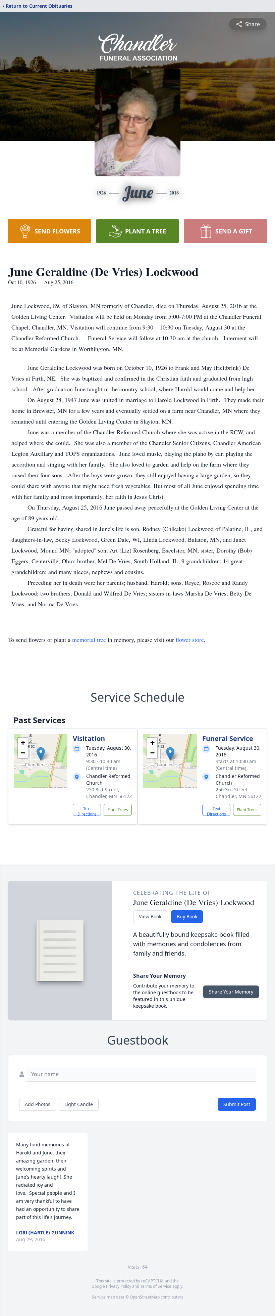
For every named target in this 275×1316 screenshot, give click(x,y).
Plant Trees (117, 810)
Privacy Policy (118, 1286)
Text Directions (87, 811)
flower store (190, 639)
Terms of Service (155, 1286)
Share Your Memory (231, 992)
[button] (41, 754)
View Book (150, 916)
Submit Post (236, 1104)
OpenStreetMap (145, 1297)
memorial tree (89, 639)
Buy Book (187, 916)
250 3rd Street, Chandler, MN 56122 (109, 792)
